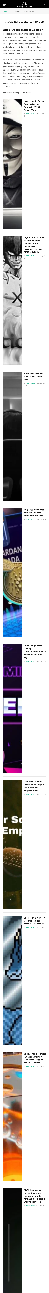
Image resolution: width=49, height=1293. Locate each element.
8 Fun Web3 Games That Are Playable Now (33, 376)
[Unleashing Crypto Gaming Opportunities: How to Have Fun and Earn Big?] (12, 708)
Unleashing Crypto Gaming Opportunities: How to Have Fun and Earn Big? (35, 651)
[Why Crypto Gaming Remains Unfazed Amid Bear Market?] (12, 572)
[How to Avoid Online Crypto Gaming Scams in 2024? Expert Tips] (12, 164)
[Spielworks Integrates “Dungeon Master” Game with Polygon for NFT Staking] (12, 1116)
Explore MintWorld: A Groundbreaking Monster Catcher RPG (35, 920)
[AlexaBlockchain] (24, 4)
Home (17, 11)
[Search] (45, 5)
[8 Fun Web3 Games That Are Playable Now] (12, 436)
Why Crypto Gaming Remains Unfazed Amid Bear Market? (34, 512)
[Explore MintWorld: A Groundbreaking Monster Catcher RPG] (12, 980)
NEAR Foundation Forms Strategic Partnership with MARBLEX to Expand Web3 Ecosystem (34, 1196)
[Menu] (4, 5)
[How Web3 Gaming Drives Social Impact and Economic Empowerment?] (12, 844)
